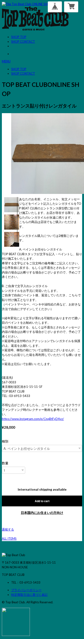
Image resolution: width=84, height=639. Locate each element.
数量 (5, 463)
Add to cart (42, 501)
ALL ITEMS (9, 538)
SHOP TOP (18, 37)
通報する (8, 529)
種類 (5, 441)
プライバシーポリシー (26, 590)
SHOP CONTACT (23, 41)
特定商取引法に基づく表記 (29, 595)
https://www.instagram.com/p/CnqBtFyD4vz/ (33, 419)
